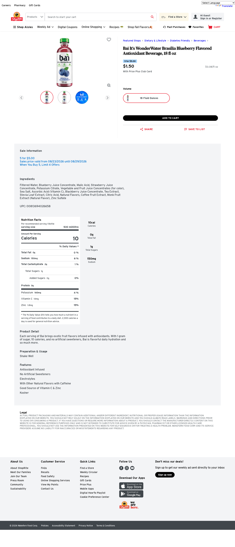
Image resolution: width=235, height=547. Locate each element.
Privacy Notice (86, 525)
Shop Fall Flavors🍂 (140, 27)
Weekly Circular (89, 472)
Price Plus (85, 484)
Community (16, 484)
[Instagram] (127, 469)
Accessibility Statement (63, 525)
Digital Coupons (67, 27)
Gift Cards (34, 5)
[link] (174, 27)
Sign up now (165, 474)
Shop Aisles (25, 27)
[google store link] (131, 496)
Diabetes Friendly (180, 40)
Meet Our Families (20, 472)
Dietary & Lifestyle (155, 40)
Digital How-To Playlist (92, 492)
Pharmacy (19, 5)
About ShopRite (19, 468)
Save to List (196, 129)
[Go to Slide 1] (46, 97)
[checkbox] (109, 40)
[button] (185, 16)
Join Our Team (18, 476)
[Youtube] (132, 469)
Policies (45, 525)
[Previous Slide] (21, 97)
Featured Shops (132, 40)
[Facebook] (121, 469)
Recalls (45, 472)
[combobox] (35, 17)
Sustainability (18, 488)
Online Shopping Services (55, 480)
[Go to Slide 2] (64, 97)
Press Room (17, 480)
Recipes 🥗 (116, 27)
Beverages (200, 40)
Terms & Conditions (105, 525)
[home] (17, 17)
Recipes (84, 476)
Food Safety (48, 476)
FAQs (44, 468)
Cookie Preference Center (94, 497)
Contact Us (47, 488)
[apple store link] (131, 488)
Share (148, 129)
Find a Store (87, 468)
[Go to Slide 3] (81, 97)
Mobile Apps (87, 488)
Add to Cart (170, 118)
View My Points (49, 484)
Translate (227, 6)
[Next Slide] (107, 97)
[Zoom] (108, 85)
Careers (6, 5)
